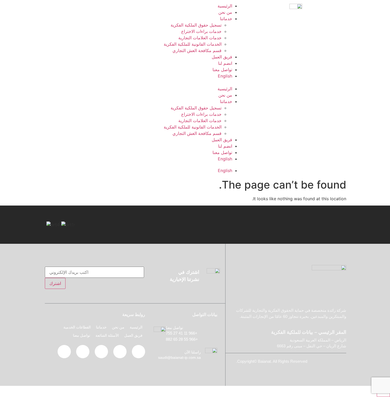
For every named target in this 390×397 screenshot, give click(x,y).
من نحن (225, 12)
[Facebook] (138, 351)
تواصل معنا (222, 69)
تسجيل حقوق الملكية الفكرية (196, 25)
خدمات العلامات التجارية (200, 37)
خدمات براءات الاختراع (201, 31)
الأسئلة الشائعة (107, 335)
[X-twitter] (120, 351)
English (225, 76)
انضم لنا (225, 63)
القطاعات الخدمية (77, 327)
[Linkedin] (82, 351)
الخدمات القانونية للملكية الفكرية (193, 44)
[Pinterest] (101, 351)
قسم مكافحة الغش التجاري (197, 50)
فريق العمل (222, 56)
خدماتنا (226, 18)
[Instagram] (64, 351)
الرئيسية (225, 5)
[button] (144, 82)
